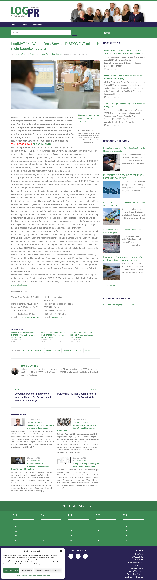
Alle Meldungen (109, 285)
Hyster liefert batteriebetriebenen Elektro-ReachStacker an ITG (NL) (124, 204)
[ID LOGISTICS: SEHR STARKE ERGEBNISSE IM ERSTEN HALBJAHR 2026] (111, 189)
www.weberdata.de (19, 285)
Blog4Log (139, 554)
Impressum (46, 576)
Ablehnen (27, 570)
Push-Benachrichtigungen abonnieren (118, 305)
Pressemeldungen (37, 54)
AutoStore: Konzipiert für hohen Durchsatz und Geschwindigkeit (122, 231)
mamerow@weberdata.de (28, 317)
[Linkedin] (78, 556)
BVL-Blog (139, 560)
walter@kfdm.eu (57, 317)
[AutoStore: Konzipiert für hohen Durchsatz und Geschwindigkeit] (111, 244)
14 (24, 350)
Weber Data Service (54, 54)
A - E (15, 515)
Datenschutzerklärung (35, 576)
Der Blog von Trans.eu (134, 577)
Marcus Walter (20, 54)
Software (67, 350)
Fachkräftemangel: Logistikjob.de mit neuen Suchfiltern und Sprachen (30, 466)
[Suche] (41, 32)
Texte (13, 25)
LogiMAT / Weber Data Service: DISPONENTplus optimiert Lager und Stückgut (23, 335)
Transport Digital (136, 568)
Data (30, 350)
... (121, 94)
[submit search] (74, 33)
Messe (48, 350)
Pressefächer (37, 25)
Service (57, 350)
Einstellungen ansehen (48, 570)
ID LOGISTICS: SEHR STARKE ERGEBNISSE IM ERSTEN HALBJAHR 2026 (123, 176)
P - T (98, 515)
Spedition (78, 350)
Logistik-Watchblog (135, 571)
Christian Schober (135, 563)
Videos (24, 25)
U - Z (125, 515)
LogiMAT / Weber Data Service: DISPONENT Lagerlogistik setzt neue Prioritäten (81, 335)
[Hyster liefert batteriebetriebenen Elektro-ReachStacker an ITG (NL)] (111, 216)
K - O (70, 515)
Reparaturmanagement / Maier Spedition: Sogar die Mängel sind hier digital (124, 149)
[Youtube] (85, 556)
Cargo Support (137, 565)
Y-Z (127, 541)
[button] (61, 551)
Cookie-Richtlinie (21, 576)
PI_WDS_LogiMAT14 (42, 144)
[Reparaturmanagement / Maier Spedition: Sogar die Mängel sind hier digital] (111, 162)
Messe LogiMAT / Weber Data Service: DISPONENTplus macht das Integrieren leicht (53, 335)
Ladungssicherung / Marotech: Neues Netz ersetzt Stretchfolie (76, 428)
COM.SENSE (137, 557)
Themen (106, 33)
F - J (42, 515)
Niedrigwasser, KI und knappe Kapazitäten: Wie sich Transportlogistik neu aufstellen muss (122, 258)
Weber (87, 350)
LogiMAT (39, 350)
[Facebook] (70, 556)
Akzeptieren (11, 570)
